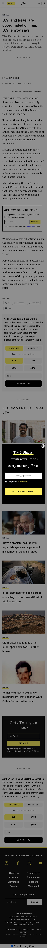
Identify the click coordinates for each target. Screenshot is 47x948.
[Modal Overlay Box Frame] (23, 474)
